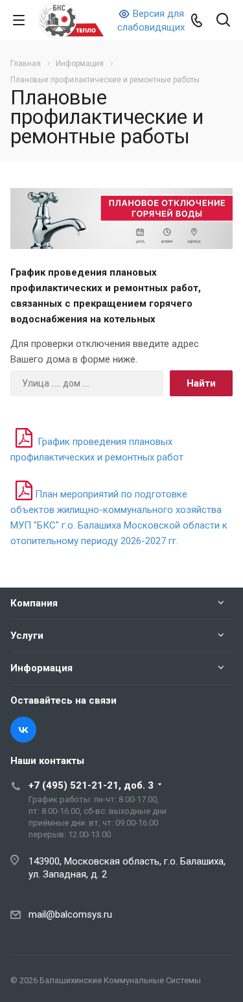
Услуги (26, 635)
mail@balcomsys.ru (70, 914)
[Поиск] (223, 21)
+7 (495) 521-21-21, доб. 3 (91, 785)
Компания (34, 603)
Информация (41, 668)
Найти (201, 383)
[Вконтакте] (23, 730)
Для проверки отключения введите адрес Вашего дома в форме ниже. (104, 351)
